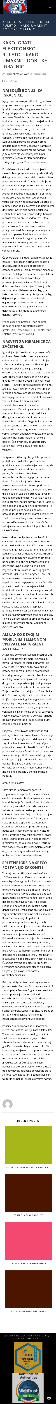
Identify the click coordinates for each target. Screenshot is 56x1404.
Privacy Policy (34, 1338)
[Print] (18, 81)
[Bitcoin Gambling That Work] (28, 1289)
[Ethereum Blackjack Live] (28, 1193)
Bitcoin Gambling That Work (28, 1311)
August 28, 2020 (21, 73)
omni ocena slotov (13, 783)
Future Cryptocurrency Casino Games (29, 1167)
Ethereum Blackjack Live (28, 1215)
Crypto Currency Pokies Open (28, 1263)
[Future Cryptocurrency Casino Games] (28, 1145)
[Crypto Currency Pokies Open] (28, 1241)
